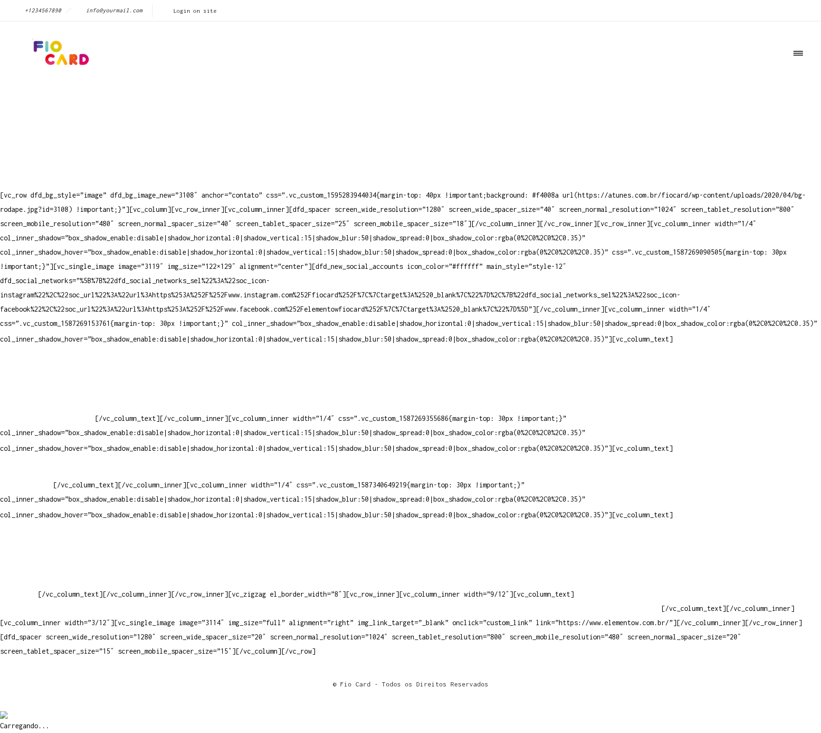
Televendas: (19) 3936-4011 (49, 361)
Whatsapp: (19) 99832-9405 (47, 404)
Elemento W (19, 580)
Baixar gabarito (28, 551)
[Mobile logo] (4, 708)
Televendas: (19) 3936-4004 (49, 375)
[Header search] (795, 96)
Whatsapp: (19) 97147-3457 (47, 390)
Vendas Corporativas (36, 566)
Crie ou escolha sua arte (45, 537)
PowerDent (17, 594)
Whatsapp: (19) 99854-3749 (47, 418)
